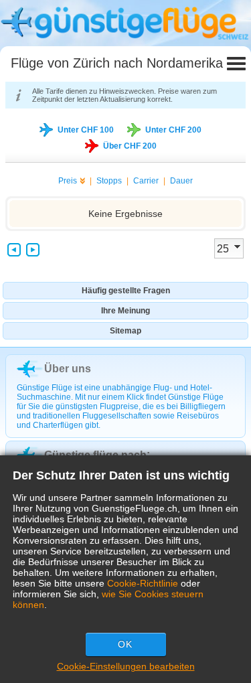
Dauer (181, 180)
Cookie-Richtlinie (142, 583)
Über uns (67, 368)
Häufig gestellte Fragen (126, 290)
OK (125, 644)
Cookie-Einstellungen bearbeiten (126, 666)
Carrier (146, 180)
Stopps (109, 180)
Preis (67, 180)
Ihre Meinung (125, 310)
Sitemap (125, 330)
